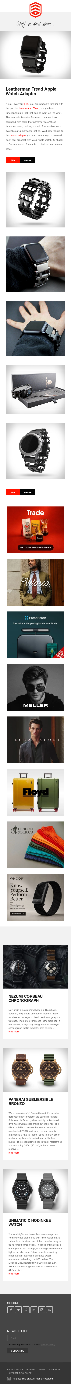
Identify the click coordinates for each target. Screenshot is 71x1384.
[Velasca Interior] (35, 582)
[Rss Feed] (49, 1309)
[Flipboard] (33, 1309)
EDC (26, 104)
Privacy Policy (15, 1369)
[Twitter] (18, 1309)
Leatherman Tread (29, 108)
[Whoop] (35, 897)
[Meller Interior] (35, 687)
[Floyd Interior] (35, 792)
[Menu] (66, 6)
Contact (42, 1369)
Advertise (54, 1369)
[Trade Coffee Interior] (35, 529)
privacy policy (48, 1344)
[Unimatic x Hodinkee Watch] (35, 1191)
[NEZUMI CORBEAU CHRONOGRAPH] (35, 967)
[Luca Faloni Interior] (35, 739)
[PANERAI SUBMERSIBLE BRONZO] (35, 1070)
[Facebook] (10, 1309)
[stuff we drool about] (35, 24)
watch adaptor (19, 135)
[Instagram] (41, 1309)
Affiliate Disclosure (20, 1373)
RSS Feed (30, 1369)
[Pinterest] (26, 1309)
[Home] (35, 9)
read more (14, 1031)
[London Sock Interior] (35, 844)
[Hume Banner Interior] (35, 634)
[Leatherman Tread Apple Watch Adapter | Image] (35, 55)
